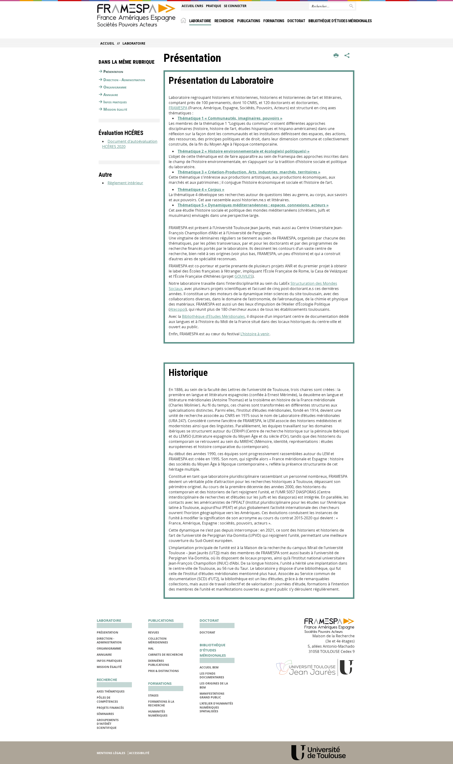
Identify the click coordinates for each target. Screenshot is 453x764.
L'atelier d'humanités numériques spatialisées (216, 707)
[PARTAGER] (347, 55)
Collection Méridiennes (158, 640)
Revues (153, 632)
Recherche (224, 20)
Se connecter (235, 6)
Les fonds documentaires (212, 675)
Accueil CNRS (192, 6)
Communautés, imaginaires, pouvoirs (243, 118)
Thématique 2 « (193, 151)
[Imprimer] (336, 55)
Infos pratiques (115, 102)
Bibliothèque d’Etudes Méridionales (213, 316)
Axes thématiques (111, 691)
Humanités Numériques (158, 713)
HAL (151, 648)
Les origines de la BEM (214, 685)
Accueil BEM (209, 667)
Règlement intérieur (125, 182)
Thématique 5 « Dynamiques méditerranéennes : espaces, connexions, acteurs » (253, 205)
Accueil (107, 43)
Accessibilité (139, 753)
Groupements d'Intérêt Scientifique (108, 724)
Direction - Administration (124, 79)
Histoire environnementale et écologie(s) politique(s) (257, 151)
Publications (248, 20)
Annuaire (110, 94)
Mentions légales (111, 753)
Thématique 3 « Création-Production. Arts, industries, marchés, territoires (247, 172)
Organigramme (114, 87)
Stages (153, 695)
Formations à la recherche (161, 703)
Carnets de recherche (165, 655)
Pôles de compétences (107, 699)
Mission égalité (115, 109)
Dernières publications (158, 663)
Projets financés (110, 708)
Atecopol (178, 309)
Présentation (113, 71)
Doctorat (296, 20)
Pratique (213, 6)
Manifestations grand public (212, 695)
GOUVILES (243, 276)
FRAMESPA (178, 107)
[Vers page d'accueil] (136, 15)
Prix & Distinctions (163, 671)
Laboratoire (200, 20)
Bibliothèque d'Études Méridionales (340, 20)
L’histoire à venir (254, 333)
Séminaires (105, 714)
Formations (273, 20)
